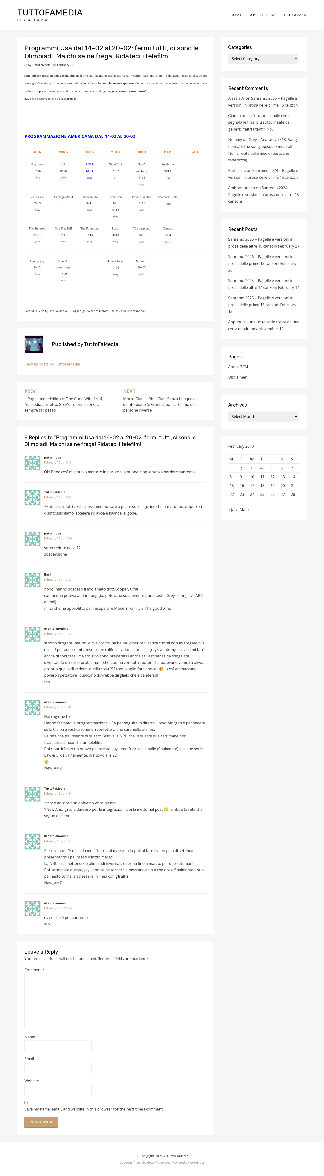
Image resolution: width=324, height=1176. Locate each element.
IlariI (47, 574)
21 (293, 485)
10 (252, 476)
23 (242, 494)
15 (232, 485)
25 (262, 494)
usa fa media (136, 311)
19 (272, 485)
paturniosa (52, 457)
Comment (34, 969)
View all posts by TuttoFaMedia (52, 364)
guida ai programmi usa (98, 311)
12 (272, 476)
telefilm (121, 311)
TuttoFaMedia (50, 12)
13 (283, 476)
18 (262, 485)
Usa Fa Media (58, 311)
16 (242, 485)
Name (29, 1037)
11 (262, 476)
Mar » (245, 509)
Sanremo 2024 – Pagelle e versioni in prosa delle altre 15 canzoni (263, 194)
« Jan (232, 509)
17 (252, 485)
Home (236, 15)
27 (283, 494)
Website (31, 1080)
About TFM (262, 15)
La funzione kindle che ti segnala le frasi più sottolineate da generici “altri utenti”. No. (259, 122)
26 (272, 494)
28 (293, 494)
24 (252, 494)
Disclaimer (294, 15)
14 (293, 476)
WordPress (197, 1163)
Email (29, 1058)
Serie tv (42, 311)
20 (283, 485)
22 (232, 494)
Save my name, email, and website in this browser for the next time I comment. (93, 1109)
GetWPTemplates (158, 1163)
